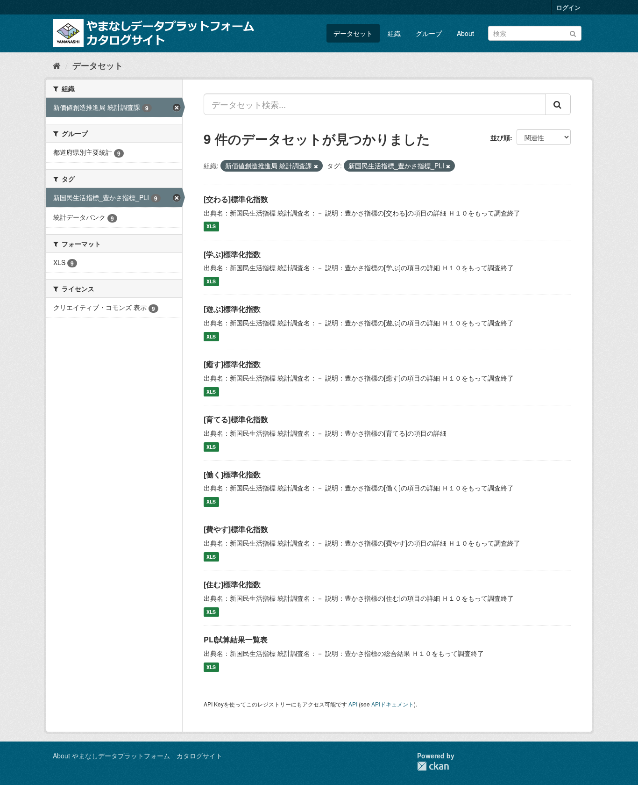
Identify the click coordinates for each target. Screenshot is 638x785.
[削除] (316, 166)
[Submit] (573, 32)
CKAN (433, 766)
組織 (394, 33)
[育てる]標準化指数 (236, 419)
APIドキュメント (392, 704)
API (352, 704)
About (465, 33)
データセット (353, 33)
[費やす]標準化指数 (236, 529)
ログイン (568, 7)
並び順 (500, 137)
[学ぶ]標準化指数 (232, 254)
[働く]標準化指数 (232, 474)
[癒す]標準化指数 (232, 364)
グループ (429, 33)
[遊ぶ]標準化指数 (232, 308)
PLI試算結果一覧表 (236, 639)
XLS (211, 226)
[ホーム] (57, 65)
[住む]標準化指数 (232, 584)
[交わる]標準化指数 (236, 199)
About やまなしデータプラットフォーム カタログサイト (137, 755)
